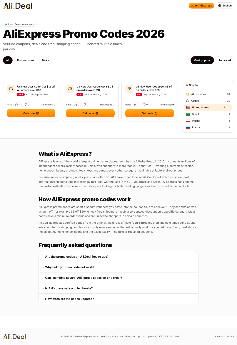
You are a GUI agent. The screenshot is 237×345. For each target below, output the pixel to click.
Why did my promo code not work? (68, 267)
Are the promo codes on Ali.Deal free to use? (75, 256)
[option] (208, 94)
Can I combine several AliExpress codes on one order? (82, 278)
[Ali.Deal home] (17, 5)
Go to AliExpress (201, 5)
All (7, 60)
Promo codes (25, 60)
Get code (29, 113)
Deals (45, 60)
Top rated (225, 60)
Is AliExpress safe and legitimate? (67, 288)
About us (218, 336)
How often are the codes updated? (68, 299)
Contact (230, 336)
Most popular (202, 60)
